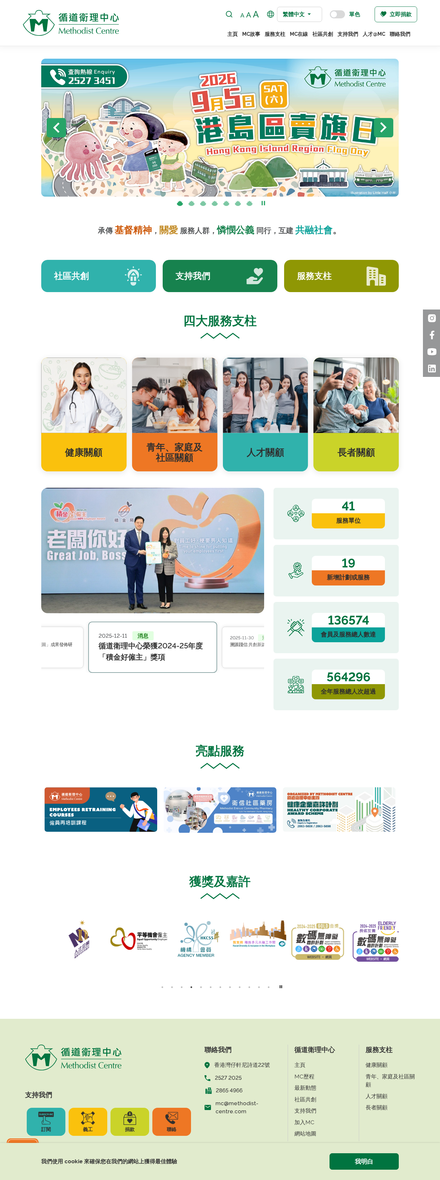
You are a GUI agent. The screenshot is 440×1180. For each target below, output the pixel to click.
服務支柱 (275, 34)
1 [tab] (180, 204)
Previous (56, 127)
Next (383, 127)
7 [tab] (249, 204)
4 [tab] (215, 204)
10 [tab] (249, 987)
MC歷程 (304, 1076)
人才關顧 (376, 1096)
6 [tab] (238, 204)
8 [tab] (230, 987)
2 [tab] (191, 204)
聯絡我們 (400, 34)
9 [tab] (239, 987)
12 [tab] (268, 987)
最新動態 (305, 1088)
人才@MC (374, 34)
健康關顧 (376, 1065)
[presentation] (191, 204)
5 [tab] (226, 204)
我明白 (364, 1161)
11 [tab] (259, 987)
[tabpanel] (100, 809)
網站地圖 (305, 1133)
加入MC (304, 1122)
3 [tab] (203, 204)
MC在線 (299, 34)
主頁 (232, 34)
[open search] (229, 14)
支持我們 (348, 34)
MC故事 (251, 34)
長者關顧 (376, 1107)
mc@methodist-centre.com (236, 1107)
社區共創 (322, 34)
